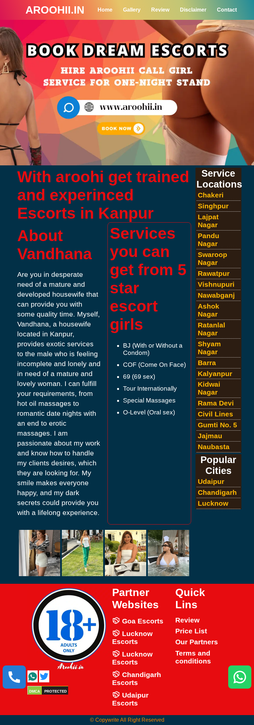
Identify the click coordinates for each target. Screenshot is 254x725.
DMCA (34, 691)
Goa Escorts (141, 621)
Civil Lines (215, 414)
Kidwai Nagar (209, 388)
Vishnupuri (216, 284)
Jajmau (210, 436)
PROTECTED (55, 691)
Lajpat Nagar (208, 221)
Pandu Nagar (208, 239)
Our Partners (196, 642)
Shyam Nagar (209, 348)
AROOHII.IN (54, 10)
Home (105, 10)
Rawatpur (214, 273)
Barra (207, 362)
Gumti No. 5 (217, 425)
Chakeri (211, 195)
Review (160, 10)
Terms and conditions (193, 657)
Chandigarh (217, 492)
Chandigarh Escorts (136, 678)
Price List (191, 631)
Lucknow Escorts (132, 637)
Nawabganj (216, 295)
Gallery (132, 10)
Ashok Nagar (208, 310)
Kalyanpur (215, 373)
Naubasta (214, 446)
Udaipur (211, 481)
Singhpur (213, 206)
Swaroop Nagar (212, 258)
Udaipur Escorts (130, 699)
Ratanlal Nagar (211, 329)
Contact (227, 10)
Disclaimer (193, 10)
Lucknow (213, 503)
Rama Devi (216, 403)
